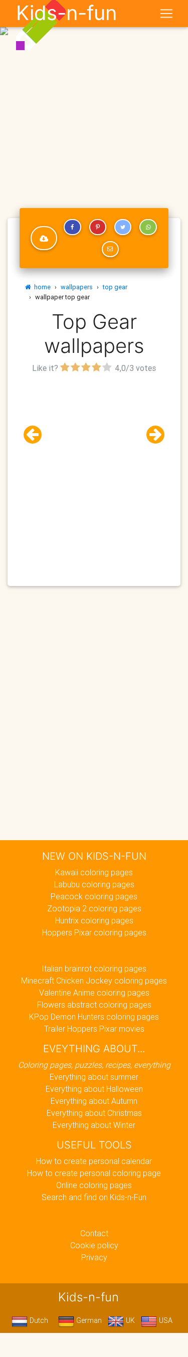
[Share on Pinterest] (97, 227)
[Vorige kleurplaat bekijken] (37, 435)
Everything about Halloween (94, 1089)
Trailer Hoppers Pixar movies (94, 1029)
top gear (115, 287)
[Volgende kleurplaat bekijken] (151, 435)
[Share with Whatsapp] (147, 227)
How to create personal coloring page (94, 1173)
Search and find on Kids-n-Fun (94, 1197)
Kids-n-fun (66, 13)
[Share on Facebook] (72, 227)
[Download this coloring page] (44, 238)
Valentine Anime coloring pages (94, 993)
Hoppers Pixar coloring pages (94, 932)
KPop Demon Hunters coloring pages (94, 1017)
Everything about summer (94, 1077)
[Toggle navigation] (166, 13)
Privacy (94, 1257)
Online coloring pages (94, 1185)
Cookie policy (94, 1245)
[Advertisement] (94, 98)
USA (164, 1320)
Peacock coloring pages (94, 896)
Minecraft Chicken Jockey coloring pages (94, 981)
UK (129, 1320)
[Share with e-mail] (110, 249)
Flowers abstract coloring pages (94, 1005)
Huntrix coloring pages (94, 920)
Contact (94, 1233)
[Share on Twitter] (122, 227)
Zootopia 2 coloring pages (94, 908)
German (88, 1320)
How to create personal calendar (94, 1161)
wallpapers (77, 287)
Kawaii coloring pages (94, 872)
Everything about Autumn (94, 1101)
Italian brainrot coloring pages (94, 968)
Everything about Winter (94, 1125)
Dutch (38, 1320)
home (41, 287)
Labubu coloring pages (94, 884)
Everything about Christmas (94, 1113)
